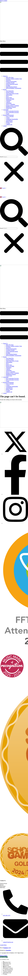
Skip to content (3, 0)
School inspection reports (12, 84)
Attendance (8, 100)
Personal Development (8, 115)
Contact (5, 125)
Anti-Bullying (9, 120)
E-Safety (8, 123)
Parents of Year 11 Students (12, 105)
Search (1, 156)
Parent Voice (9, 97)
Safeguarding (9, 95)
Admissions (8, 103)
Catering (8, 101)
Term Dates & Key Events (12, 93)
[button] (14, 57)
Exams (7, 113)
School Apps (9, 108)
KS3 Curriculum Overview (12, 111)
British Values (9, 121)
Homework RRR (10, 99)
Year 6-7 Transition (10, 104)
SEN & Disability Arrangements (13, 88)
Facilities (8, 85)
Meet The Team (9, 77)
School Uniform (10, 92)
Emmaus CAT (7, 947)
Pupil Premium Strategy (11, 86)
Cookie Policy (3, 945)
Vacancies (8, 80)
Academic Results (10, 82)
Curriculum (5, 109)
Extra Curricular (10, 116)
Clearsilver (8, 950)
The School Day (10, 90)
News (7, 96)
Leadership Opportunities (12, 119)
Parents (4, 89)
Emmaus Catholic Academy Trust (14, 78)
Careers (8, 117)
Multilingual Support (11, 107)
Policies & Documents (11, 81)
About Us (5, 76)
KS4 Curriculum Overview (12, 112)
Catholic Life (9, 124)
